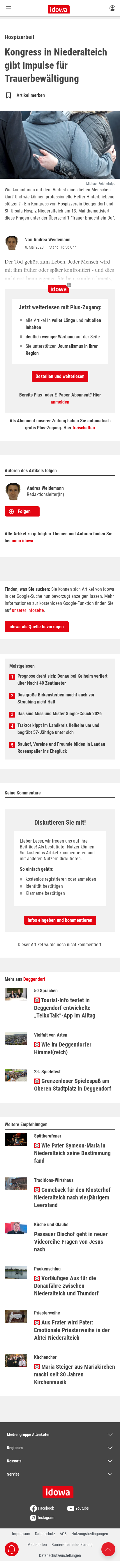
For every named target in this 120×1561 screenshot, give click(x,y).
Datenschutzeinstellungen (60, 1555)
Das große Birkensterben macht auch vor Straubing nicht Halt (55, 698)
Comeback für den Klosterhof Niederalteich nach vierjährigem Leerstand (72, 1197)
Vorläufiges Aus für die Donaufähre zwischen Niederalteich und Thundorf (66, 1286)
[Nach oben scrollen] (108, 1549)
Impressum (21, 1533)
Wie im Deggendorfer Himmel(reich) (62, 1048)
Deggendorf (34, 979)
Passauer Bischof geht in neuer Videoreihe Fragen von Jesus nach (71, 1242)
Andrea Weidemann (51, 239)
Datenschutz (45, 1533)
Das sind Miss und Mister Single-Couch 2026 (59, 713)
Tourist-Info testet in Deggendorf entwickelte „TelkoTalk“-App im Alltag (64, 1008)
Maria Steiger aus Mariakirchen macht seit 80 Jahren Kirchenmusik (74, 1374)
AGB (63, 1533)
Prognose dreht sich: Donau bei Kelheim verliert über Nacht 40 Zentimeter (62, 679)
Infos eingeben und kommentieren (60, 920)
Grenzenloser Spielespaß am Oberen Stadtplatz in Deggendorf (72, 1084)
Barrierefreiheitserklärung (72, 1544)
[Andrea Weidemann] (13, 243)
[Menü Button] (8, 8)
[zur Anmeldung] (112, 8)
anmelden (60, 402)
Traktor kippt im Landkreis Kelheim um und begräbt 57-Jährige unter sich (58, 729)
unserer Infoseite (28, 610)
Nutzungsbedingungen (89, 1533)
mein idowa (22, 541)
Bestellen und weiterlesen (60, 376)
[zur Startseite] (60, 1490)
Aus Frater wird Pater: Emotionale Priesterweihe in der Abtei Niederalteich (72, 1330)
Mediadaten (37, 1544)
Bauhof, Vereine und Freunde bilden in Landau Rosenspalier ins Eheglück (61, 747)
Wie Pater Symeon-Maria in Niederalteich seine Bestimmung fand (72, 1153)
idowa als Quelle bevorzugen (37, 627)
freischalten (84, 428)
